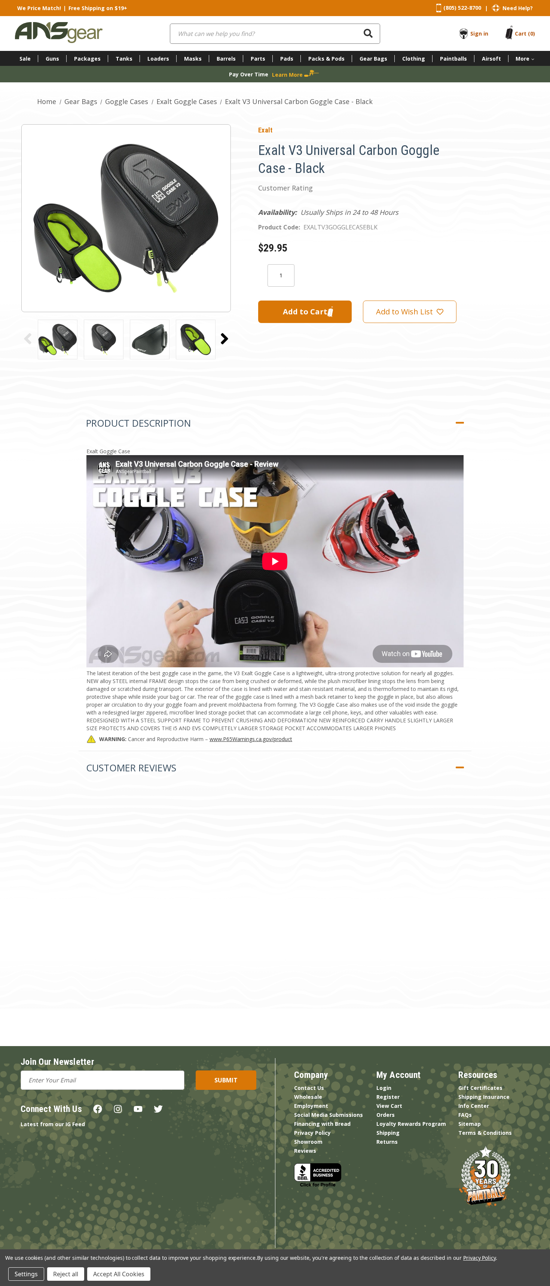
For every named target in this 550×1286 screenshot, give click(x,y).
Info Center (473, 1105)
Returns (387, 1141)
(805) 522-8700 (462, 7)
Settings (26, 1274)
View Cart (389, 1105)
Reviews (305, 1150)
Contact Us (309, 1087)
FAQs (465, 1114)
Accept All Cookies (118, 1274)
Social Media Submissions (328, 1114)
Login (383, 1087)
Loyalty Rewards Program (411, 1123)
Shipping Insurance (484, 1096)
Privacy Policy (312, 1132)
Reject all (65, 1274)
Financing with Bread (322, 1123)
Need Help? (517, 8)
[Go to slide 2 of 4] (224, 338)
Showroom (308, 1141)
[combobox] (275, 34)
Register (388, 1096)
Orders (385, 1114)
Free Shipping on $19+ (97, 8)
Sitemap (469, 1123)
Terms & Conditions (485, 1132)
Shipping (388, 1132)
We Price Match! (39, 8)
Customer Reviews (131, 767)
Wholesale (308, 1096)
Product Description (138, 423)
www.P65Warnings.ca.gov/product (251, 739)
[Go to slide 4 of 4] (27, 338)
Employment (311, 1105)
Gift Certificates (480, 1087)
